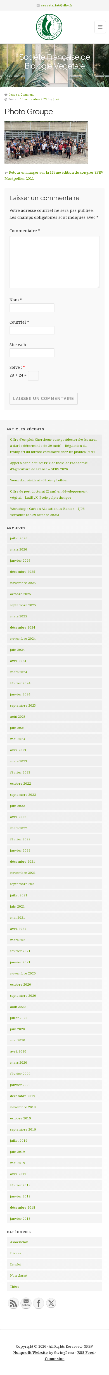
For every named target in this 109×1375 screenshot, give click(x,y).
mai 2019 (17, 1163)
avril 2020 (18, 1051)
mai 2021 (17, 917)
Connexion (55, 1358)
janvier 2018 (20, 1218)
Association (19, 1242)
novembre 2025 (23, 583)
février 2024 (20, 683)
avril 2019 (18, 1174)
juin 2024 (17, 650)
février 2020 (20, 1073)
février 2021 (20, 951)
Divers (15, 1253)
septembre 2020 (23, 995)
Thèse (14, 1286)
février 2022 (20, 839)
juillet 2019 (18, 1140)
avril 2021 (18, 929)
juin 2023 (17, 728)
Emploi (15, 1264)
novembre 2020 (23, 973)
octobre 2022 (20, 783)
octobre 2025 (20, 594)
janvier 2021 (20, 962)
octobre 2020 (20, 984)
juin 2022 (17, 806)
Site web (18, 344)
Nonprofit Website (30, 1352)
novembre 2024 (23, 638)
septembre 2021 (23, 884)
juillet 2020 (18, 1018)
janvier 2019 (20, 1196)
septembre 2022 (23, 794)
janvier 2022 (20, 850)
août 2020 (18, 1007)
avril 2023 (18, 750)
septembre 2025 (23, 605)
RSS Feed (85, 1352)
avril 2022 (18, 817)
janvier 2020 (20, 1085)
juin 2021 (17, 906)
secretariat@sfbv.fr (56, 5)
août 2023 (18, 716)
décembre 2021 (22, 861)
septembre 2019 (23, 1129)
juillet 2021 (18, 895)
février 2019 (20, 1185)
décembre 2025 (22, 571)
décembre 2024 (22, 627)
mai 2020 (17, 1040)
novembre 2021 (23, 872)
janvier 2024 (20, 694)
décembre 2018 (22, 1207)
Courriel (19, 322)
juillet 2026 (18, 538)
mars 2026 (18, 549)
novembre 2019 (23, 1107)
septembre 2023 (23, 705)
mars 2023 (18, 761)
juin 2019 (17, 1152)
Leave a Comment (21, 94)
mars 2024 (18, 672)
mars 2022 (18, 828)
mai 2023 (17, 739)
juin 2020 (17, 1029)
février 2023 (20, 772)
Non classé (18, 1275)
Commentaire (25, 230)
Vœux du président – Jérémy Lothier (39, 480)
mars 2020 (18, 1062)
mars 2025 (18, 616)
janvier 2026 (20, 560)
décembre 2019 (22, 1096)
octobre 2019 (20, 1118)
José (56, 99)
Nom (16, 299)
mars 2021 (18, 940)
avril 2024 (18, 661)
